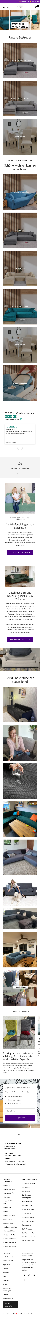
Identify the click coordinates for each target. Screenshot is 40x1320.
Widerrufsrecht (8, 1261)
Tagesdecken (26, 1225)
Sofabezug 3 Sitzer (28, 1183)
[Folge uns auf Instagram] (29, 1275)
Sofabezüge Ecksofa (9, 1189)
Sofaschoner (7, 1207)
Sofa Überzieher (27, 1229)
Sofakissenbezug (28, 1217)
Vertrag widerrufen (8, 1304)
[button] (18, 448)
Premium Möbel (8, 1223)
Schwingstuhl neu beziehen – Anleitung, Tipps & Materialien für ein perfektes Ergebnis (18, 1056)
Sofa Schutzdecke (9, 1235)
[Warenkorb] (36, 7)
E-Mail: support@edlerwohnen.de (15, 1164)
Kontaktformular (8, 1257)
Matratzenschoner (28, 1209)
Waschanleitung (8, 1299)
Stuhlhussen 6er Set (9, 1239)
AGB (4, 1276)
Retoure (5, 1295)
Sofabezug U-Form (9, 1193)
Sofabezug (6, 1185)
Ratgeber (6, 1280)
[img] (21, 416)
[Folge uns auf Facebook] (24, 1275)
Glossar (5, 1284)
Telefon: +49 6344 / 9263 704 (14, 1162)
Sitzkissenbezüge (28, 1221)
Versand (5, 1269)
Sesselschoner (27, 1202)
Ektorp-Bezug (7, 1219)
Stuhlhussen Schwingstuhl (26, 1196)
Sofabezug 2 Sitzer (9, 1231)
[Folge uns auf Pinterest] (34, 1275)
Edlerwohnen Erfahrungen (7, 1289)
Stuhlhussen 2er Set (9, 1247)
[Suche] (8, 7)
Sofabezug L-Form (9, 1215)
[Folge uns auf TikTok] (24, 1280)
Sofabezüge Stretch (29, 1237)
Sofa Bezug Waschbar (10, 1227)
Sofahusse (6, 1197)
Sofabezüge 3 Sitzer (29, 1233)
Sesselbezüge (27, 1205)
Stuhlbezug (26, 1187)
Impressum (6, 1265)
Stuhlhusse (26, 1191)
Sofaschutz (6, 1211)
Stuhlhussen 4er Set (9, 1243)
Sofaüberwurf (26, 1213)
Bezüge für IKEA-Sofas (8, 1202)
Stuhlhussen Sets (28, 1241)
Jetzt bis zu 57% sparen (20, 552)
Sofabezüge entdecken (20, 640)
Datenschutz (7, 1272)
